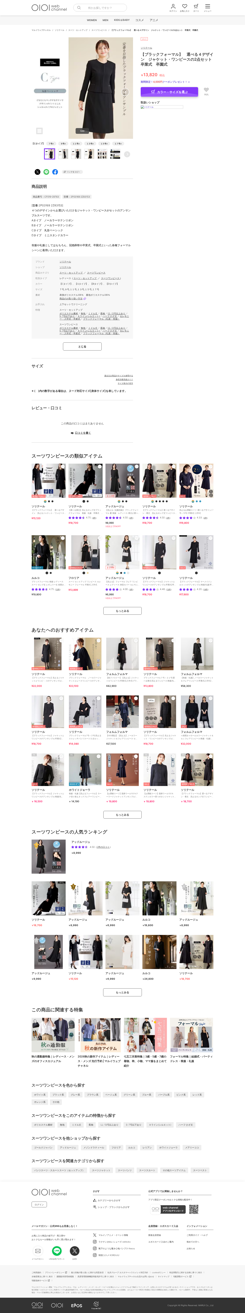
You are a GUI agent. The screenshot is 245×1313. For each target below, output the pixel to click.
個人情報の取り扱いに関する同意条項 (87, 1272)
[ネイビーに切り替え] (125, 573)
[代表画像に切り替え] (45, 501)
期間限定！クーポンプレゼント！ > (165, 81)
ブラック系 (58, 1094)
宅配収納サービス (39, 1280)
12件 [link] (58, 589)
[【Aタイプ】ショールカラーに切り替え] (197, 501)
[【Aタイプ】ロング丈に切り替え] (88, 501)
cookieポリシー (159, 1272)
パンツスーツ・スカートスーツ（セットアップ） (59, 1170)
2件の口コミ (103, 847)
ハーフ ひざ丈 (110, 316)
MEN (105, 20)
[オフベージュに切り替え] (128, 573)
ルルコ (131, 1147)
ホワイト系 (40, 1094)
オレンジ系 (40, 1102)
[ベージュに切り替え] (88, 573)
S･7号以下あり (67, 316)
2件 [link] (131, 518)
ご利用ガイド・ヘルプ (197, 1235)
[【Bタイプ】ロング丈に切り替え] (160, 501)
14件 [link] (206, 589)
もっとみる (122, 610)
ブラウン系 (92, 1094)
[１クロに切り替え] (159, 573)
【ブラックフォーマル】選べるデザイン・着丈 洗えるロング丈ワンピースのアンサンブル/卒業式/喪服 (197, 794)
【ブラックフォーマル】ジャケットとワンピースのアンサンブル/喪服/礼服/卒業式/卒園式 (48, 794)
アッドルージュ (68, 1147)
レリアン (147, 1147)
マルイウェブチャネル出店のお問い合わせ (136, 1276)
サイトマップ (163, 1276)
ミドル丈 (93, 313)
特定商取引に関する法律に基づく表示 (185, 1272)
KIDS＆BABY (121, 19)
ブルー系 (146, 1094)
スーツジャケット (101, 1170)
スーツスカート (147, 1170)
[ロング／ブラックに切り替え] (51, 573)
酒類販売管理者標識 (65, 1276)
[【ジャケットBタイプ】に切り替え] (52, 501)
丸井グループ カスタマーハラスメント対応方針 (127, 1272)
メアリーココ (192, 1147)
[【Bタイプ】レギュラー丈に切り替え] (83, 501)
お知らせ (191, 1248)
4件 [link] (94, 518)
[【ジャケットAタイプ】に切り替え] (49, 501)
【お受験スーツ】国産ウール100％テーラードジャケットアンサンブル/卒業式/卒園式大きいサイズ (122, 794)
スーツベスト (200, 1170)
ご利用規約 (36, 1272)
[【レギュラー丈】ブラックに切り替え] (123, 501)
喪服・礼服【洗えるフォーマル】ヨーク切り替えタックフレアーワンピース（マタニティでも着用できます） (85, 794)
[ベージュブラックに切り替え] (83, 573)
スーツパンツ (125, 1170)
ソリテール (60, 30)
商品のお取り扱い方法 (71, 298)
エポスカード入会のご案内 (161, 1241)
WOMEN (92, 20)
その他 (55, 1102)
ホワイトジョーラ (168, 1147)
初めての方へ (193, 1241)
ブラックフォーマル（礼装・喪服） (101, 319)
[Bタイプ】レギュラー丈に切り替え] (167, 501)
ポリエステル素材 (69, 313)
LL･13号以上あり (117, 313)
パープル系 (164, 1094)
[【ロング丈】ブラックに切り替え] (126, 501)
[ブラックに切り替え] (121, 573)
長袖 (102, 313)
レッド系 (197, 1094)
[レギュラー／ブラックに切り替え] (47, 573)
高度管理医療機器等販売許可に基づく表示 (96, 1276)
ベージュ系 (111, 1094)
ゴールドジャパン (43, 1147)
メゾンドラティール (93, 1147)
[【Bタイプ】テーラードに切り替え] (200, 501)
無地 (83, 313)
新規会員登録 (154, 1235)
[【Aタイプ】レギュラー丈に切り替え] (163, 501)
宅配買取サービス (181, 1276)
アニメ (153, 20)
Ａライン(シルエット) (89, 316)
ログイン (39, 1204)
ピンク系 (181, 1094)
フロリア (116, 1147)
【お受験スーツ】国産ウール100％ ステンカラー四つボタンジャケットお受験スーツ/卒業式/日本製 (160, 794)
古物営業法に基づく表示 (42, 1276)
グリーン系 (129, 1094)
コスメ (139, 20)
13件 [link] (169, 589)
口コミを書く (83, 432)
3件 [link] (205, 518)
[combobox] (100, 7)
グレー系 (75, 1094)
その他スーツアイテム (174, 1170)
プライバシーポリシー (54, 1272)
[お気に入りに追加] (63, 466)
